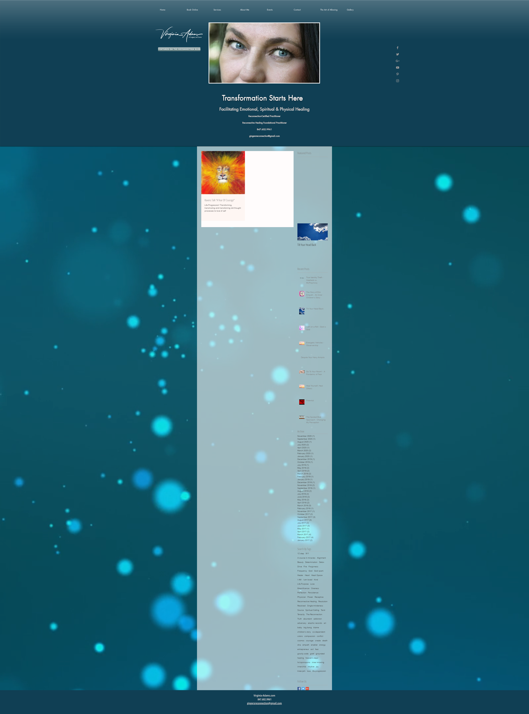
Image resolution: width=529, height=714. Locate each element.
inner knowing (318, 662)
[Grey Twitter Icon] (398, 54)
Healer (300, 575)
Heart (307, 575)
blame (316, 627)
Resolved (301, 605)
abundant (307, 619)
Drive (299, 566)
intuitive (311, 666)
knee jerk (301, 671)
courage (309, 640)
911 (307, 553)
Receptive (319, 597)
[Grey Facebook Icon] (398, 48)
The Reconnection (314, 614)
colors (300, 636)
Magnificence (303, 588)
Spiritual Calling (312, 610)
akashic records (315, 623)
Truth (299, 619)
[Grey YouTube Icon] (398, 67)
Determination (311, 562)
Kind (316, 579)
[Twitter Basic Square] (303, 688)
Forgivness (313, 566)
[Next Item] (323, 232)
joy (317, 666)
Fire (305, 566)
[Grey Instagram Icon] (398, 81)
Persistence (313, 592)
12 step (300, 553)
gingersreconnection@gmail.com (264, 136)
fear (317, 649)
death (324, 640)
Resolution (322, 601)
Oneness (315, 588)
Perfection (301, 592)
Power (310, 597)
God (310, 571)
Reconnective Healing (307, 601)
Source (300, 610)
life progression (319, 671)
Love (312, 584)
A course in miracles (306, 558)
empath (306, 645)
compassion (309, 636)
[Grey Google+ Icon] (398, 61)
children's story (304, 632)
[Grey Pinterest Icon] (398, 74)
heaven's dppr (312, 658)
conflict (320, 636)
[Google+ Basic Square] (307, 688)
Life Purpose (303, 584)
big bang (308, 627)
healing (300, 658)
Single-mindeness (315, 605)
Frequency (302, 571)
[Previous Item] (302, 232)
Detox (321, 562)
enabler (314, 645)
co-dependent (318, 632)
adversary (301, 623)
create (318, 640)
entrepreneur (303, 649)
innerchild (301, 666)
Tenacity (301, 614)
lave (309, 671)
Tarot (323, 610)
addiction (318, 619)
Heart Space (316, 575)
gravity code (302, 653)
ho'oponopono (303, 662)
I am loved (307, 579)
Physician (301, 597)
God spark (318, 571)
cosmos (300, 640)
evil (312, 649)
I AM (299, 579)
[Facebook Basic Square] (299, 688)
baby (299, 627)
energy (322, 645)
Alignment (321, 558)
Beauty (300, 562)
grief (312, 653)
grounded (320, 653)
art (325, 623)
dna (299, 645)
